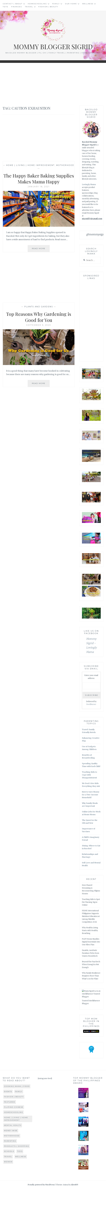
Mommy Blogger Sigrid (53, 46)
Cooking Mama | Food (17, 1086)
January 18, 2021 (39, 186)
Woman (8, 1162)
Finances (16, 7)
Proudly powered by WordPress (41, 1185)
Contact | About (12, 4)
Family (56, 4)
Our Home (71, 4)
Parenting (10, 1141)
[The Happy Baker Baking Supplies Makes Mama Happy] (39, 226)
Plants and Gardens (38, 307)
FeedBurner (91, 704)
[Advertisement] (53, 84)
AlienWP (74, 1185)
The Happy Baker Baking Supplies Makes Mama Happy (38, 178)
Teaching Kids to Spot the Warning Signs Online (91, 902)
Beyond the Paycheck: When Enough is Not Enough (91, 964)
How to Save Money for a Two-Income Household (90, 795)
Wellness (87, 4)
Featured (9, 1102)
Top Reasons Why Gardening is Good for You (38, 317)
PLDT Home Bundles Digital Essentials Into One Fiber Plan (91, 942)
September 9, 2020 (38, 325)
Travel (29, 7)
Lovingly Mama (89, 184)
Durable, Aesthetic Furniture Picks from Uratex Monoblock (90, 953)
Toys (5, 7)
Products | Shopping (16, 1146)
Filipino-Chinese (13, 1107)
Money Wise (11, 1130)
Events (8, 1091)
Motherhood (65, 165)
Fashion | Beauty (48, 7)
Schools (9, 1151)
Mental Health (12, 1125)
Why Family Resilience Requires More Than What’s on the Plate (91, 976)
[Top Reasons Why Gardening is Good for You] (39, 364)
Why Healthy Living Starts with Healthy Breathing (90, 930)
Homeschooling (37, 4)
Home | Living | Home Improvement (30, 165)
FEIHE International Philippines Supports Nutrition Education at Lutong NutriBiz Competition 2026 (91, 916)
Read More (41, 249)
